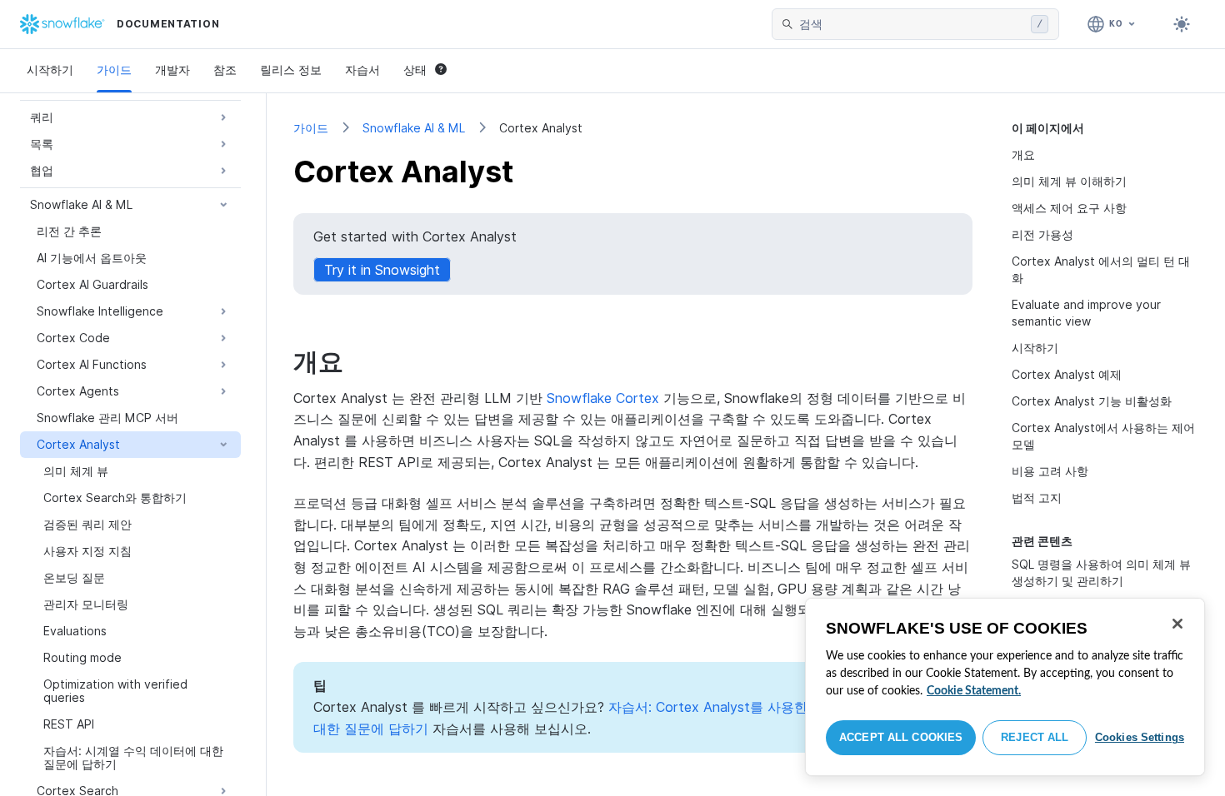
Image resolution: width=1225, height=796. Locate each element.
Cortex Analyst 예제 (1067, 374)
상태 (415, 69)
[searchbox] (911, 24)
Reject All (1034, 737)
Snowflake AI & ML (413, 128)
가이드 (114, 69)
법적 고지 (1037, 497)
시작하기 (50, 69)
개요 (1023, 154)
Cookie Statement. (974, 691)
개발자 (172, 69)
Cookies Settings (1139, 737)
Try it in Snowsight (382, 269)
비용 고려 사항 (1050, 471)
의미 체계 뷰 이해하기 (1069, 181)
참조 (225, 69)
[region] (1005, 687)
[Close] (1177, 623)
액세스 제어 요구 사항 (1069, 208)
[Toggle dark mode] (1181, 24)
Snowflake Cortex (603, 398)
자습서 (362, 69)
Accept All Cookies (900, 737)
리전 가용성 (1042, 234)
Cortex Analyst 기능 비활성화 (1092, 401)
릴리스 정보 (291, 69)
